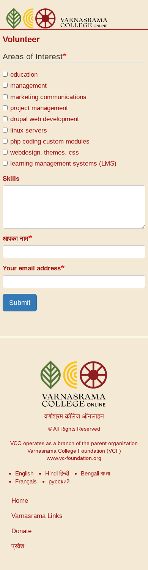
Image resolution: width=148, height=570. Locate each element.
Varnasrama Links (37, 515)
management (28, 85)
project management (39, 108)
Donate (21, 531)
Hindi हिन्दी (57, 473)
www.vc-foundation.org (74, 458)
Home (19, 500)
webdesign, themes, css (44, 152)
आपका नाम (15, 238)
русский (59, 481)
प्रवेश (17, 546)
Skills (11, 178)
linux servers (28, 130)
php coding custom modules (50, 141)
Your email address (32, 268)
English (24, 473)
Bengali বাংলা (95, 473)
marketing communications (48, 97)
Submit (19, 302)
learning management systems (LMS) (63, 163)
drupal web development (44, 119)
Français (26, 481)
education (24, 74)
